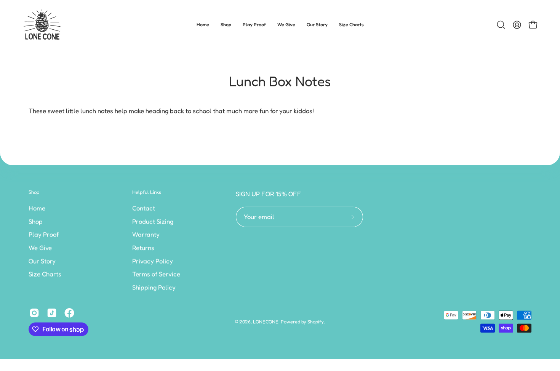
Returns (143, 247)
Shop (34, 192)
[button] (226, 25)
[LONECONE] (42, 25)
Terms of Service (156, 274)
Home (37, 208)
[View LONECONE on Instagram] (34, 313)
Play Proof (44, 234)
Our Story (42, 260)
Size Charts (45, 274)
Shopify (315, 322)
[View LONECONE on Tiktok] (52, 313)
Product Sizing (152, 221)
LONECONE (265, 322)
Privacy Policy (152, 260)
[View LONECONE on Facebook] (69, 313)
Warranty (146, 234)
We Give (40, 247)
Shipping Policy (154, 287)
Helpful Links (146, 192)
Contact (143, 208)
